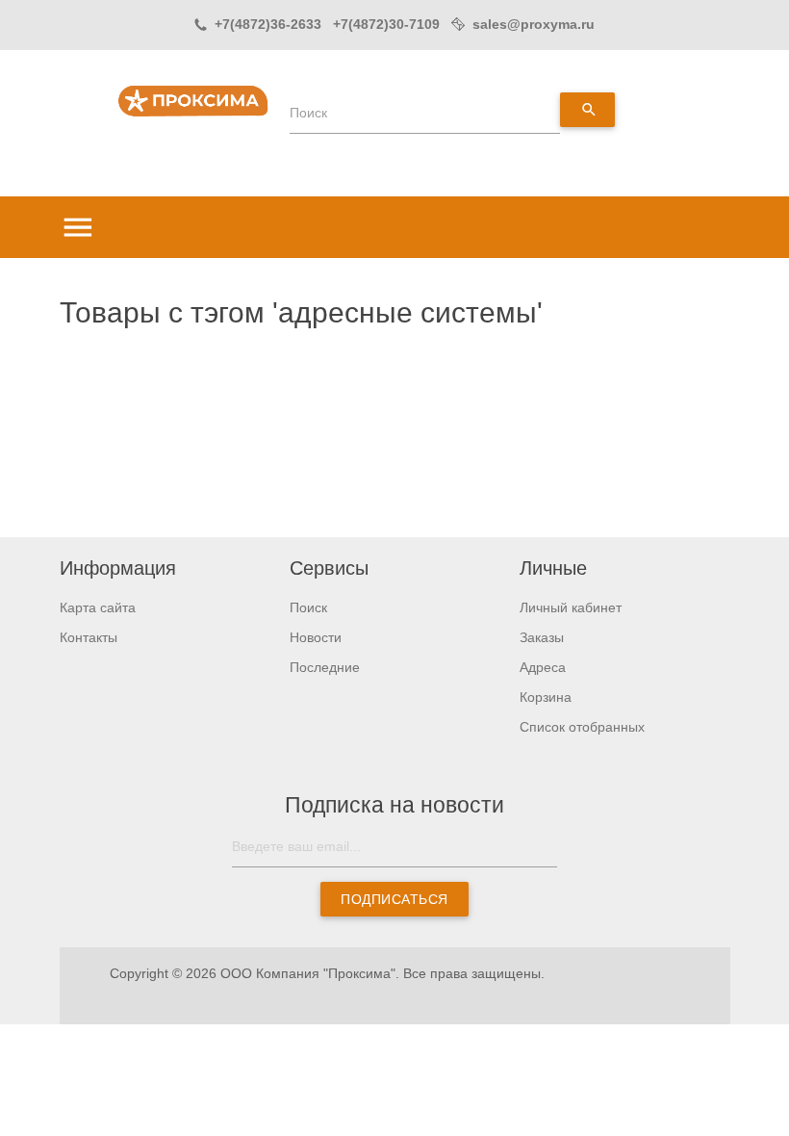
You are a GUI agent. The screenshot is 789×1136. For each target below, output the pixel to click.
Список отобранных (582, 727)
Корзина (546, 697)
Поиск (308, 112)
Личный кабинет (571, 607)
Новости (316, 637)
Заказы (542, 637)
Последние (325, 667)
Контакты (88, 637)
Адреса (543, 667)
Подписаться (394, 899)
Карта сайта (98, 607)
